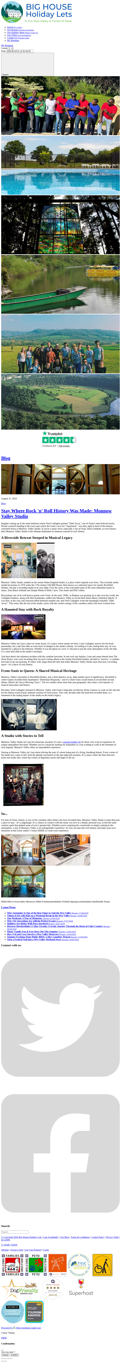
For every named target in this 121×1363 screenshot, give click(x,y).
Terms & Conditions (80, 1237)
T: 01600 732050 (9, 1245)
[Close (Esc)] (2, 1358)
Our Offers (19, 35)
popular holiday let (72, 742)
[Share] (5, 1358)
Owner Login (16, 1250)
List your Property (33, 1250)
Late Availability (51, 1237)
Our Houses (20, 30)
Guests (4, 48)
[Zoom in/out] (11, 1358)
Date (3, 51)
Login (46, 1250)
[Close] (2, 1350)
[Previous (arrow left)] (2, 1361)
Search (14, 27)
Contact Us (18, 38)
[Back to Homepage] (36, 22)
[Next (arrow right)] (5, 1361)
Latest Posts (8, 907)
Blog (5, 458)
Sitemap (5, 1250)
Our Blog (64, 1237)
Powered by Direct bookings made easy (21, 1328)
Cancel (5, 1355)
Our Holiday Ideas (22, 32)
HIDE (4, 1338)
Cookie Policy (97, 1237)
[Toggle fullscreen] (8, 1358)
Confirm (14, 1355)
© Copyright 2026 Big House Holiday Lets (21, 1237)
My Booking (13, 40)
